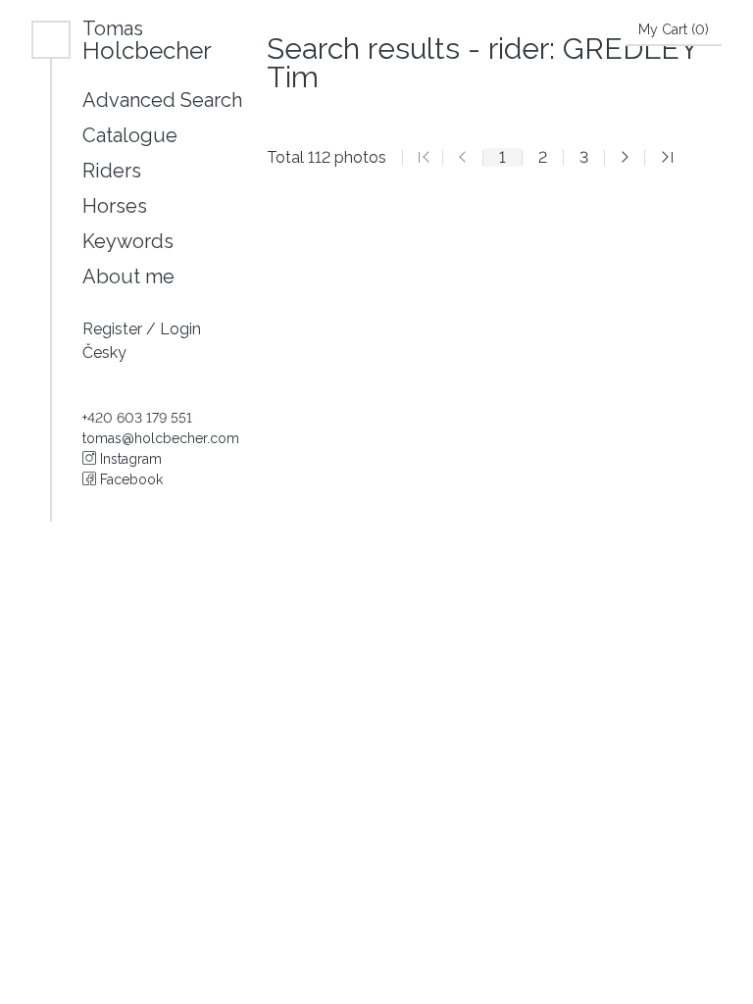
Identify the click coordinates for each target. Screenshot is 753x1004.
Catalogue (129, 135)
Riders (111, 170)
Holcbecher (147, 40)
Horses (114, 206)
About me (128, 276)
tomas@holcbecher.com (160, 438)
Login (180, 329)
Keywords (128, 241)
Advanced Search (162, 100)
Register (114, 329)
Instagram (129, 459)
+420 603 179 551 (137, 418)
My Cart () (673, 29)
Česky (104, 352)
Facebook (129, 479)
